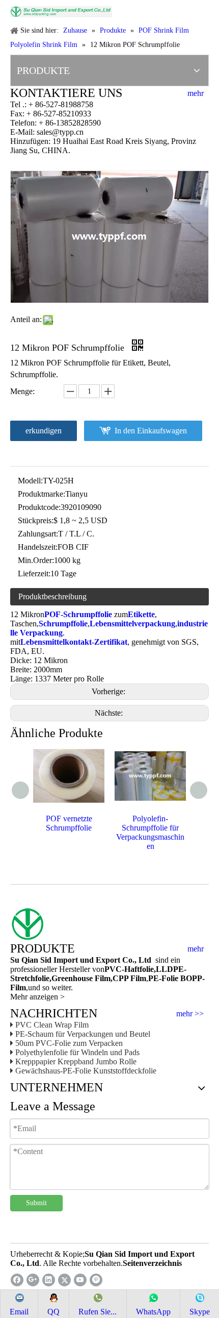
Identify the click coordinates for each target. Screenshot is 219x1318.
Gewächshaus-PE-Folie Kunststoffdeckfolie (85, 1070)
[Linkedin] (48, 1280)
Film (102, 978)
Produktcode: (39, 507)
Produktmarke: (41, 494)
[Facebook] (17, 1280)
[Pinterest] (96, 1280)
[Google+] (32, 1280)
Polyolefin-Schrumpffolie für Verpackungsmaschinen (150, 832)
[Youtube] (80, 1280)
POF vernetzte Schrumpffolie (69, 823)
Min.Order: (36, 560)
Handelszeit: (38, 547)
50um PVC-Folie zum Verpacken (69, 1043)
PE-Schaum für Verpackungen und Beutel (82, 1034)
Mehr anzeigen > (37, 996)
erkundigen (43, 430)
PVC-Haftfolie (129, 969)
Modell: (30, 480)
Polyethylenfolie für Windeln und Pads (77, 1052)
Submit (36, 1203)
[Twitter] (64, 1280)
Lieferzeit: (34, 573)
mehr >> (190, 1014)
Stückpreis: (35, 520)
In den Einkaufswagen (151, 430)
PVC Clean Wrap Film (52, 1024)
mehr (195, 93)
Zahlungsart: (38, 533)
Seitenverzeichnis (152, 1263)
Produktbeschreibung (52, 596)
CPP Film (129, 978)
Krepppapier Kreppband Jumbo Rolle (75, 1061)
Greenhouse (72, 978)
